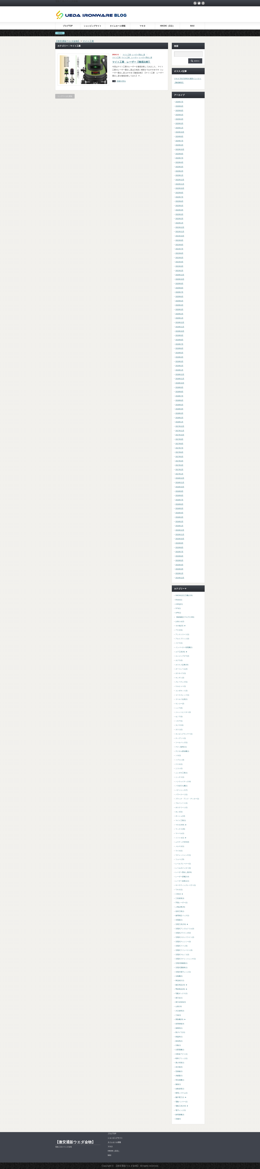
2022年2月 (179, 218)
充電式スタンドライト (184, 937)
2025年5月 (179, 115)
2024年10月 (179, 132)
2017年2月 (179, 469)
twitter (199, 3)
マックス (180, 829)
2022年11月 (179, 184)
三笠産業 (179, 898)
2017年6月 (179, 452)
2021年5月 (179, 257)
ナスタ (179, 764)
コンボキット (181, 691)
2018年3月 (179, 413)
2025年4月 (179, 119)
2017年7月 (179, 448)
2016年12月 (179, 478)
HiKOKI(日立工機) (184, 595)
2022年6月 (179, 201)
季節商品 (180, 989)
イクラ (179, 643)
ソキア (179, 721)
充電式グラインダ (183, 933)
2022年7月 (179, 197)
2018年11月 (179, 379)
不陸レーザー (181, 902)
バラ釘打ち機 (181, 786)
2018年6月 (179, 400)
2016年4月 (179, 513)
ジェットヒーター (183, 712)
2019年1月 (179, 370)
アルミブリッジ (182, 639)
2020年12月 (179, 275)
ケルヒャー (180, 686)
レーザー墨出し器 (138, 54)
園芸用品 (180, 985)
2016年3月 (179, 517)
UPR (178, 613)
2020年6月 (179, 296)
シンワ (179, 708)
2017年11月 (179, 431)
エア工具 (180, 652)
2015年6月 (179, 556)
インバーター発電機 (183, 647)
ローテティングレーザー (185, 885)
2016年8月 (179, 495)
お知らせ (179, 621)
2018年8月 (179, 391)
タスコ (179, 729)
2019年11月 (179, 327)
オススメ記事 (181, 665)
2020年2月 (179, 314)
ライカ (179, 851)
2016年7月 (179, 500)
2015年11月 (179, 534)
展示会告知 (180, 1002)
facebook (203, 3)
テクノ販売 (181, 747)
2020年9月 (179, 283)
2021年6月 (179, 253)
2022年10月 (179, 188)
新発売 (179, 1041)
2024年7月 (179, 141)
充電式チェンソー (183, 941)
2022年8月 (179, 193)
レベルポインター (183, 868)
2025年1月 (179, 128)
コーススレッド (182, 695)
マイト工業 (127, 54)
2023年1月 (179, 175)
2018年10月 (179, 383)
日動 (178, 1045)
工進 (178, 1015)
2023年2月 (179, 171)
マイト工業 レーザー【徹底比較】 (131, 62)
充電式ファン (181, 946)
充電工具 (180, 924)
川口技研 (179, 1011)
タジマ (179, 725)
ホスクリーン (181, 807)
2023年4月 (179, 162)
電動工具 (180, 1106)
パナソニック (181, 790)
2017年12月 (179, 426)
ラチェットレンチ (183, 855)
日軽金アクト (181, 1054)
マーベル (179, 833)
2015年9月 (179, 543)
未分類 (179, 1067)
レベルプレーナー (183, 864)
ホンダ (179, 812)
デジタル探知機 (182, 751)
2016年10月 (179, 487)
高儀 (178, 1119)
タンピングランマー (183, 734)
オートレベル (181, 669)
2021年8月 (179, 245)
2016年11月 (179, 482)
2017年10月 (179, 435)
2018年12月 (179, 374)
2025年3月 (179, 123)
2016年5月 (179, 508)
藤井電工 (179, 1097)
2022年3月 (179, 214)
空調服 (179, 1071)
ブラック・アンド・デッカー (187, 799)
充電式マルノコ (182, 954)
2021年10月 (179, 236)
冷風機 (179, 976)
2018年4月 (179, 409)
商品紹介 (179, 980)
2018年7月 (179, 396)
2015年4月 (179, 565)
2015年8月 (179, 547)
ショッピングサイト (92, 26)
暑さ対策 (179, 1062)
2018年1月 (179, 422)
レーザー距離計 (182, 877)
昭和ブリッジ (181, 1058)
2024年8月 (179, 136)
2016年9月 (179, 491)
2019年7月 (179, 344)
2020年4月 (179, 305)
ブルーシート (181, 803)
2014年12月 (179, 578)
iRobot (178, 600)
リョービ (179, 859)
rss (195, 3)
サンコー (179, 703)
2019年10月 (179, 331)
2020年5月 (179, 301)
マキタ (142, 26)
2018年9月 (179, 387)
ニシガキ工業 (181, 773)
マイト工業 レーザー (129, 57)
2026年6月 (179, 106)
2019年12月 (179, 322)
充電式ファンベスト (183, 950)
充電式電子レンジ (183, 972)
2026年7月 (179, 102)
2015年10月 (179, 539)
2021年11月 (179, 231)
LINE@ (179, 604)
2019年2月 (179, 366)
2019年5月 (179, 353)
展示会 (179, 998)
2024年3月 (179, 145)
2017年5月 (179, 456)
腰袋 (178, 1084)
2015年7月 (179, 552)
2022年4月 (179, 210)
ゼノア (179, 716)
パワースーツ (181, 794)
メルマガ (179, 846)
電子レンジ (180, 1110)
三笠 (178, 894)
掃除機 (179, 1019)
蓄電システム (181, 1093)
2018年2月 (179, 418)
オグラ (179, 660)
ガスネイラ (180, 673)
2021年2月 (179, 270)
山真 (178, 1006)
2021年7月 (179, 249)
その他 (179, 626)
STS (178, 608)
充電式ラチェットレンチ (185, 959)
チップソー (180, 738)
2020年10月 (179, 279)
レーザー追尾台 (182, 881)
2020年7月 (179, 292)
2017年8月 (179, 443)
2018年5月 (179, 405)
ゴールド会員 (181, 699)
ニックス (179, 777)
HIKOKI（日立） (167, 26)
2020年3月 (179, 309)
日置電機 (179, 1050)
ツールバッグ (181, 742)
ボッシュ (180, 816)
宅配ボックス (181, 993)
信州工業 (179, 911)
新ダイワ (180, 1032)
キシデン (179, 678)
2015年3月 (179, 569)
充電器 (179, 920)
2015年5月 (179, 560)
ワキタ (179, 889)
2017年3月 (179, 465)
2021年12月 (179, 227)
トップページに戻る (64, 96)
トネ (178, 755)
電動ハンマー (181, 1102)
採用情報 (179, 1024)
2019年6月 (179, 348)
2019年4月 (179, 357)
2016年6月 (179, 504)
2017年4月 (179, 461)
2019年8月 (179, 340)
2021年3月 (179, 266)
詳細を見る (121, 81)
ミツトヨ (179, 838)
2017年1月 (179, 474)
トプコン (179, 760)
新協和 (179, 1037)
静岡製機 (179, 1114)
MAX (192, 26)
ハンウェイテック (183, 781)
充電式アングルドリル (184, 929)
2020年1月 (179, 318)
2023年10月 (179, 149)
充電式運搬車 (181, 967)
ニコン (179, 768)
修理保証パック (182, 915)
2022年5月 (179, 205)
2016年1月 (179, 526)
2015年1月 (179, 573)
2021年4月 (179, 262)
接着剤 (179, 1028)
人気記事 (180, 907)
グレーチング (181, 682)
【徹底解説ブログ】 (184, 617)
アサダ (179, 630)
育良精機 (179, 1080)
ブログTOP (68, 26)
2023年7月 (179, 158)
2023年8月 (179, 154)
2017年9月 (179, 439)
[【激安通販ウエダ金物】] (91, 18)
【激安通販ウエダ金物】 (75, 1142)
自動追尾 (179, 1089)
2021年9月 (179, 240)
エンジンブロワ (182, 656)
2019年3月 (179, 361)
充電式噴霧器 (181, 963)
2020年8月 (179, 288)
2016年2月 (179, 521)
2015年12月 (179, 530)
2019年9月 (179, 335)
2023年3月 (179, 167)
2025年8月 (179, 110)
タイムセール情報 (117, 26)
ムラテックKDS (182, 842)
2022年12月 (179, 180)
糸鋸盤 (179, 1075)
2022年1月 (179, 223)
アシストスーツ (182, 634)
